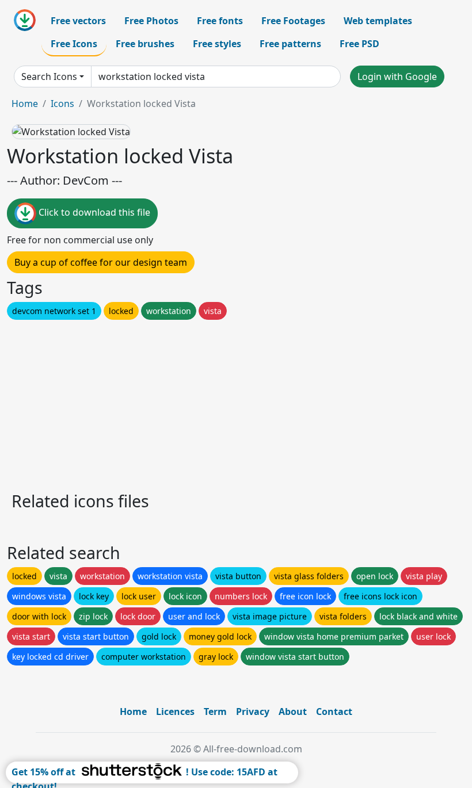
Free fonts (220, 20)
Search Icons (49, 76)
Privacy (252, 711)
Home (25, 103)
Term (215, 711)
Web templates (378, 20)
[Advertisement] (236, 402)
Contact (334, 711)
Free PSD (359, 43)
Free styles (217, 43)
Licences (175, 711)
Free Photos (151, 20)
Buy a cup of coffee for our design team (100, 262)
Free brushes (145, 43)
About (293, 711)
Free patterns (290, 43)
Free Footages (293, 20)
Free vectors (78, 20)
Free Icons (74, 43)
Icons (62, 103)
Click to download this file (93, 212)
